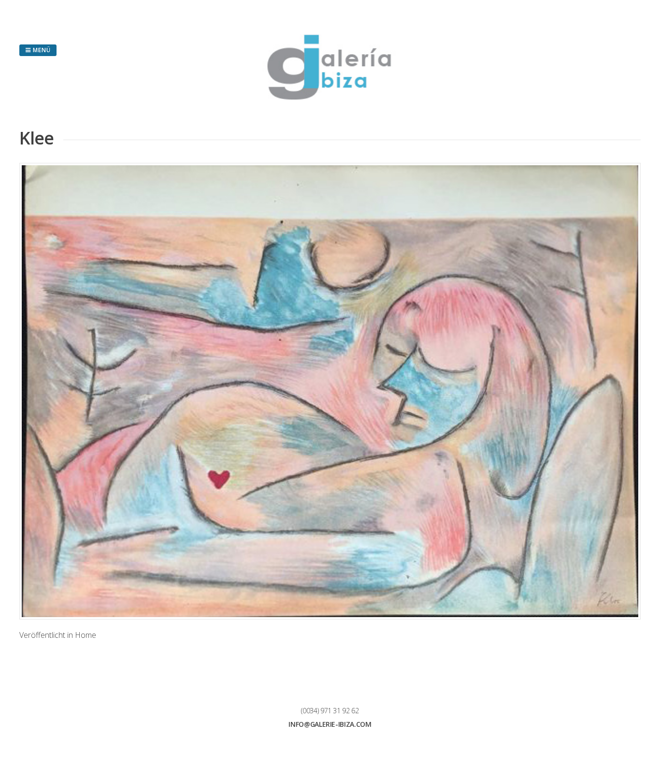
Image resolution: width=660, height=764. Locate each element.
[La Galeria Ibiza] (330, 96)
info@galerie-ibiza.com (329, 724)
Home (85, 635)
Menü (41, 50)
